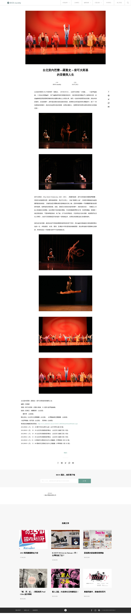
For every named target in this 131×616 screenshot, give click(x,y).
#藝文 (65, 452)
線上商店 (119, 2)
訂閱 (84, 481)
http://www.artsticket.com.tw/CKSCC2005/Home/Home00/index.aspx (58, 423)
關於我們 (18, 610)
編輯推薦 (86, 2)
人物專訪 (76, 2)
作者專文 (108, 2)
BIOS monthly (57, 84)
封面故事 (65, 2)
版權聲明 (35, 610)
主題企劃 (97, 2)
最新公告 (26, 610)
